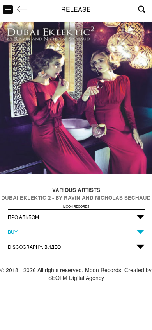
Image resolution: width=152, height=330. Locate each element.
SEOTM (57, 278)
